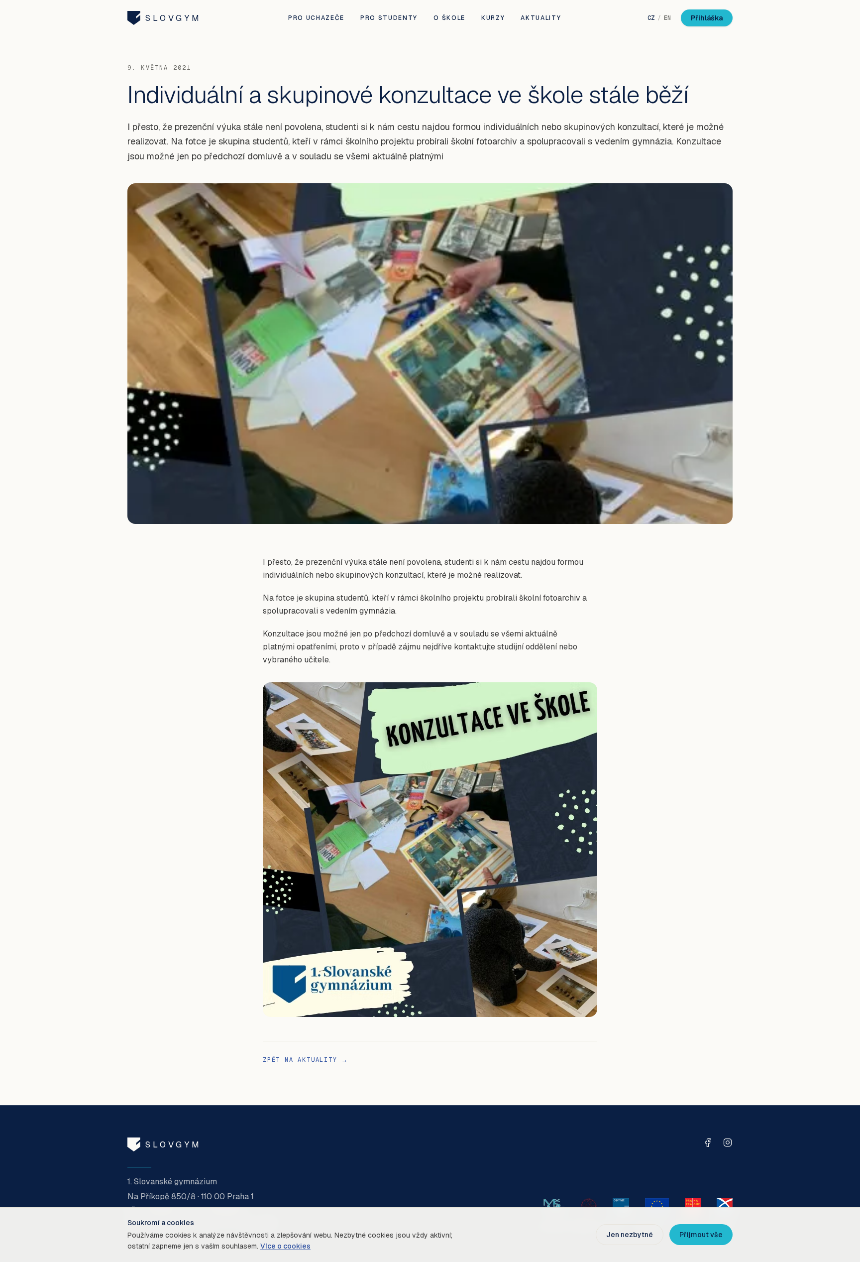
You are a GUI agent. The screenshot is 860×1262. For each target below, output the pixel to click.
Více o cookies (285, 1246)
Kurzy (493, 18)
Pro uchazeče (316, 18)
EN (667, 18)
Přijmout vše (701, 1234)
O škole (449, 18)
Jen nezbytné (629, 1234)
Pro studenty (389, 18)
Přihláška (707, 17)
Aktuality (541, 18)
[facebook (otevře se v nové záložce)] (708, 1142)
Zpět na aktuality (305, 1060)
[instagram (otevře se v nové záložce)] (728, 1142)
